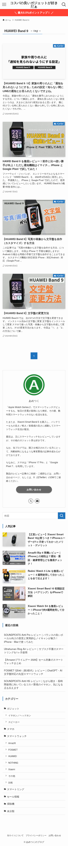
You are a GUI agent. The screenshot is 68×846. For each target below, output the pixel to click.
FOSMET (13, 749)
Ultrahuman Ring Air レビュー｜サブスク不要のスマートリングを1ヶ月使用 (33, 650)
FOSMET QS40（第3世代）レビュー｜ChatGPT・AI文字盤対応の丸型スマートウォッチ (33, 672)
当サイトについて (15, 835)
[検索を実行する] (61, 515)
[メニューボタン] (4, 4)
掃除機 (10, 803)
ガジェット (13, 708)
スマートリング (15, 789)
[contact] (37, 501)
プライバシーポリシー (36, 835)
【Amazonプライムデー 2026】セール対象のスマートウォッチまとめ (33, 661)
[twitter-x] (30, 501)
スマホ (10, 729)
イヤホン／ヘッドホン (19, 715)
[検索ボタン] (64, 4)
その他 (11, 775)
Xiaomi (11, 769)
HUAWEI (12, 756)
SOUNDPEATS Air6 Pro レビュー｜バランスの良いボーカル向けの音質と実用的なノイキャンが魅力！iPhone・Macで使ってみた (33, 638)
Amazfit (12, 743)
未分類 (10, 811)
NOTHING (13, 762)
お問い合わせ (34, 489)
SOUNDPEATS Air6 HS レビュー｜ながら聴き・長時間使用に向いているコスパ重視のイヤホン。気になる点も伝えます (33, 684)
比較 (10, 782)
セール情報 (13, 796)
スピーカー (14, 721)
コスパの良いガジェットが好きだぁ (34, 4)
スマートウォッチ (17, 736)
